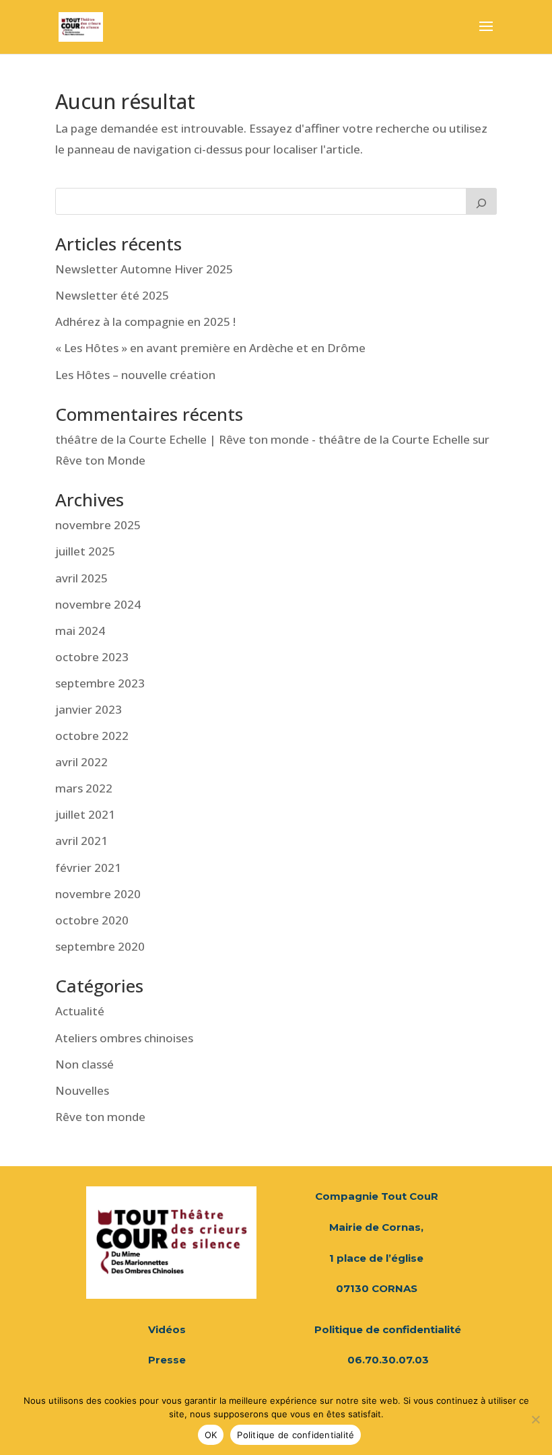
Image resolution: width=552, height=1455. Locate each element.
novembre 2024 (98, 604)
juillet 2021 (85, 814)
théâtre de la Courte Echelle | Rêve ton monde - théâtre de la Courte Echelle (262, 439)
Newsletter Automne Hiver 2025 (144, 269)
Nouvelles (82, 1090)
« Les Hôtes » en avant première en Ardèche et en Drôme (210, 348)
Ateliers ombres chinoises (124, 1038)
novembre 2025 (98, 525)
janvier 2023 (88, 709)
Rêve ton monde (100, 1116)
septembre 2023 (100, 683)
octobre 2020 (92, 920)
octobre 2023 (92, 657)
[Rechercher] (481, 201)
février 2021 (88, 867)
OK (211, 1434)
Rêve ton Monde (100, 460)
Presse (167, 1359)
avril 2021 (81, 840)
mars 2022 (83, 788)
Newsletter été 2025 (112, 295)
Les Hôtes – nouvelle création (135, 374)
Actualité (79, 1011)
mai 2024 (80, 630)
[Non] (535, 1419)
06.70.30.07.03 (388, 1359)
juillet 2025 (85, 551)
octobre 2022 (92, 735)
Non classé (84, 1064)
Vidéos (167, 1329)
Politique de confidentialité (387, 1329)
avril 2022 (81, 762)
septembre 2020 (100, 946)
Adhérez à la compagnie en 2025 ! (145, 321)
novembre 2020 (98, 894)
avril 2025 (81, 578)
